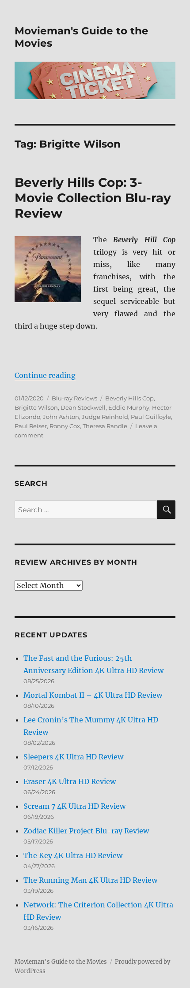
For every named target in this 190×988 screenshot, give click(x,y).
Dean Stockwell (83, 407)
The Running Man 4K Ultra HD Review (90, 880)
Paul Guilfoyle (151, 416)
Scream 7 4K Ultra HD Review (74, 806)
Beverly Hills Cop (129, 398)
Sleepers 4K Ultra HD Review (73, 756)
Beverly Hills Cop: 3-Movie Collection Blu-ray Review (93, 198)
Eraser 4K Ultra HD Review (69, 781)
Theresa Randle (105, 425)
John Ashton (61, 416)
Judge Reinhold (105, 416)
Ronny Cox (64, 425)
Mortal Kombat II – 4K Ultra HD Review (92, 695)
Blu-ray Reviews (74, 398)
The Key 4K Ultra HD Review (72, 855)
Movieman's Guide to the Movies (61, 962)
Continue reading (45, 375)
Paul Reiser (31, 425)
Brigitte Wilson (36, 407)
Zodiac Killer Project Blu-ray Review (86, 830)
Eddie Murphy (128, 407)
